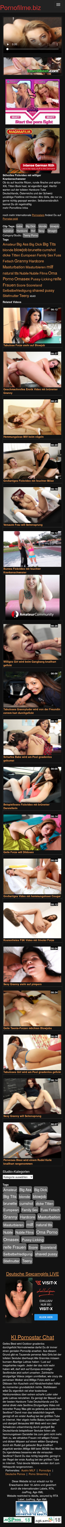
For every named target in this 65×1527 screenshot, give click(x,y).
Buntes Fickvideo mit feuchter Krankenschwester (22, 570)
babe (19, 226)
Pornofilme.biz (20, 7)
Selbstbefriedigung (17, 290)
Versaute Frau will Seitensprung (23, 524)
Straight (52, 231)
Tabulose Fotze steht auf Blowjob (24, 345)
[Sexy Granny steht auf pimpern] (32, 962)
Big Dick (30, 226)
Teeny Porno (30, 235)
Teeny (24, 295)
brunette (35, 249)
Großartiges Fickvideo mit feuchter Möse (28, 480)
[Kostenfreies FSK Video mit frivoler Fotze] (32, 918)
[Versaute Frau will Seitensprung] (32, 503)
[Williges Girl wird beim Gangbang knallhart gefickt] (32, 640)
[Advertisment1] (32, 101)
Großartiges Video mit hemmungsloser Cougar (32, 896)
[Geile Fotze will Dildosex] (32, 830)
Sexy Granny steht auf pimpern (22, 984)
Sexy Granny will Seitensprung (22, 1116)
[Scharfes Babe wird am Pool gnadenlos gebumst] (32, 735)
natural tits (11, 273)
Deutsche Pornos (15, 1474)
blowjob (54, 226)
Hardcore (22, 231)
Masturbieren (36, 266)
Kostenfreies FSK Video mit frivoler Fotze (28, 940)
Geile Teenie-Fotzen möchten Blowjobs (27, 1028)
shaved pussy (43, 290)
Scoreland (34, 285)
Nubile (24, 273)
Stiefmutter (11, 295)
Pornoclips (45, 1470)
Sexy (41, 231)
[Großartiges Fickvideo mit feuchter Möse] (32, 459)
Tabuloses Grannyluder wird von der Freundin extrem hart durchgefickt (31, 711)
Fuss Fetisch (50, 1209)
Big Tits (49, 244)
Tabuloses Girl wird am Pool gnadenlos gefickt (32, 1072)
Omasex (22, 278)
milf (50, 266)
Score (21, 285)
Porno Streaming (38, 1474)
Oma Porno (47, 1232)
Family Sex (45, 255)
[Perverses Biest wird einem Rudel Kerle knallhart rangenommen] (32, 1138)
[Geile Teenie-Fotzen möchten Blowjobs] (32, 1006)
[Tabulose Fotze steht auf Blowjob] (32, 323)
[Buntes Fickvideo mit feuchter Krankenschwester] (32, 547)
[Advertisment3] (32, 597)
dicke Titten (11, 254)
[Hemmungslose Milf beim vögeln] (32, 415)
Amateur (9, 244)
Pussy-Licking (42, 278)
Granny (21, 260)
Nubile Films (38, 273)
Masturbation (14, 266)
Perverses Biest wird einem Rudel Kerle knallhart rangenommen (27, 1161)
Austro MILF (28, 1470)
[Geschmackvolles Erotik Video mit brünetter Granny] (32, 367)
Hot (33, 231)
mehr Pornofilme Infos (15, 208)
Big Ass (23, 244)
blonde (43, 226)
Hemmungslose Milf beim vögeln (23, 436)
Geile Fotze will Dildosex (18, 852)
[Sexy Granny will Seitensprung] (32, 1094)
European (28, 255)
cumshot (8, 231)
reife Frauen (14, 1247)
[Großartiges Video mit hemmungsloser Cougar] (32, 874)
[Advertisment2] (32, 150)
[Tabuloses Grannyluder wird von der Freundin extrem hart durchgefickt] (32, 687)
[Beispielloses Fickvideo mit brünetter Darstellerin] (32, 783)
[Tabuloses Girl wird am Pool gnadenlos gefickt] (32, 1050)
